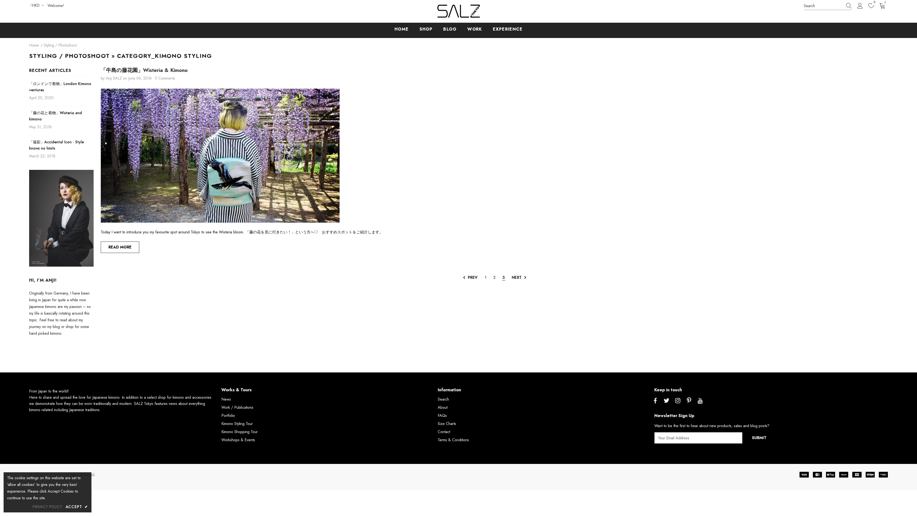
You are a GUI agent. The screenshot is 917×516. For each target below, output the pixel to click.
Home (34, 45)
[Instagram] (677, 401)
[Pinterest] (689, 401)
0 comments (165, 78)
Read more (120, 247)
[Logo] (458, 11)
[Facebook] (655, 401)
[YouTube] (700, 401)
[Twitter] (666, 401)
